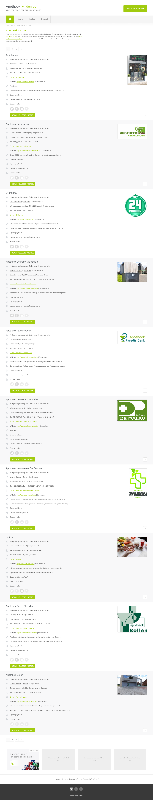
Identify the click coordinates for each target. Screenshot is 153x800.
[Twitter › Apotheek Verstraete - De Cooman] (12, 522)
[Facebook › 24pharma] (17, 246)
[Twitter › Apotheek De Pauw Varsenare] (12, 315)
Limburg (13, 339)
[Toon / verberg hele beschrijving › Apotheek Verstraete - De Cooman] (47, 499)
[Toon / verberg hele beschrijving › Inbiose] (47, 568)
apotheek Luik (11, 36)
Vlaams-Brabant (15, 133)
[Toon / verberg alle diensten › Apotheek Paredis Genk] (47, 366)
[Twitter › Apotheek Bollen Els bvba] (12, 660)
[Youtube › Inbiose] (27, 591)
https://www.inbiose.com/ (25, 564)
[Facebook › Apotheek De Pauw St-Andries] (17, 453)
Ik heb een (135, 9)
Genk (19, 339)
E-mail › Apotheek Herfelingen (20, 146)
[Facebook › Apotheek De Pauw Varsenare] (17, 315)
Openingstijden (16, 95)
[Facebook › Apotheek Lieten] (17, 724)
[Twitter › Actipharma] (12, 109)
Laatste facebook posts (33, 99)
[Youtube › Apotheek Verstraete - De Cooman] (27, 522)
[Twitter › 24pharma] (12, 246)
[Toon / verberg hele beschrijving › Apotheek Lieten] (47, 706)
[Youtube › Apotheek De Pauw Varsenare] (27, 315)
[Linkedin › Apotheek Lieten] (22, 724)
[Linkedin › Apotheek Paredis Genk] (22, 384)
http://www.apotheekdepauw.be (27, 288)
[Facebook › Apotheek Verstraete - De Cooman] (17, 522)
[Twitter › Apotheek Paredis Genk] (12, 384)
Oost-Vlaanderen (16, 202)
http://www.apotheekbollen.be (27, 633)
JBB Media (74, 795)
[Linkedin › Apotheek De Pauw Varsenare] (22, 315)
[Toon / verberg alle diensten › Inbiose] (47, 572)
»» (21, 49)
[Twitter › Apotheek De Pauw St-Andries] (12, 453)
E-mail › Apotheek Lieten (18, 697)
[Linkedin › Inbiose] (22, 591)
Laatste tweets (16, 99)
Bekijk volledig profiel (23, 115)
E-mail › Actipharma (17, 77)
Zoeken (32, 19)
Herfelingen (27, 133)
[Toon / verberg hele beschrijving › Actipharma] (47, 86)
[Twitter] (71, 789)
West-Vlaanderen (16, 270)
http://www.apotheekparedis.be (27, 357)
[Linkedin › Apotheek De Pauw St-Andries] (22, 453)
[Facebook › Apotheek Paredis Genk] (17, 384)
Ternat (25, 477)
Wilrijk (21, 64)
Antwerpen (13, 64)
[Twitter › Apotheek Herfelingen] (12, 178)
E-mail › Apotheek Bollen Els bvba (22, 628)
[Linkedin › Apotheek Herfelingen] (22, 178)
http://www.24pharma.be (25, 219)
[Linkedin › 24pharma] (22, 246)
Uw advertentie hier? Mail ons (58, 759)
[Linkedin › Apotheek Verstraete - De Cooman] (22, 522)
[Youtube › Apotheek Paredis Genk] (27, 384)
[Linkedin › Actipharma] (22, 109)
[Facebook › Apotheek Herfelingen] (17, 178)
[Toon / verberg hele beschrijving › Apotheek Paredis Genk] (47, 361)
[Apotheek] (10, 19)
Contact (44, 19)
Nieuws (20, 19)
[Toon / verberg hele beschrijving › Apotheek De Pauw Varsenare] (47, 293)
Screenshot (40, 82)
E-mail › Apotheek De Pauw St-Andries (23, 421)
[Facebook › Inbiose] (17, 591)
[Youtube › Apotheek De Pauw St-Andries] (27, 453)
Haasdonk (26, 202)
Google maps (30, 64)
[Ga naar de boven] (145, 115)
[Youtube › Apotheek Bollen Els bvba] (27, 660)
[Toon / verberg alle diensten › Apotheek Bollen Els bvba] (47, 641)
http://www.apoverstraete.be (26, 495)
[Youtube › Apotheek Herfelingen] (27, 178)
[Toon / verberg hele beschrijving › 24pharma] (47, 224)
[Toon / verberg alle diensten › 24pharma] (47, 228)
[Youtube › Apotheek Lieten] (27, 724)
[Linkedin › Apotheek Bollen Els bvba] (22, 660)
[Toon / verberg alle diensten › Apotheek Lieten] (47, 710)
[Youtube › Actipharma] (27, 109)
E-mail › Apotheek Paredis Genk (21, 353)
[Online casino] (24, 760)
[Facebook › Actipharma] (17, 109)
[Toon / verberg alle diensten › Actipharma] (47, 90)
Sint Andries (28, 408)
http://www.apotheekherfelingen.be (28, 151)
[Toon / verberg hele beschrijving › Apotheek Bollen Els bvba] (47, 637)
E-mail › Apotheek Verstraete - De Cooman (24, 490)
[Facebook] (76, 789)
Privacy (81, 795)
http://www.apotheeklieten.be (26, 701)
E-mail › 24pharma (16, 215)
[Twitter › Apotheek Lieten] (12, 724)
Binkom (25, 684)
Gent (25, 546)
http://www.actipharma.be (25, 82)
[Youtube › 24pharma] (27, 246)
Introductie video (17, 581)
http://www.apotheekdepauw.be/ (27, 426)
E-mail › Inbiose (15, 559)
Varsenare (27, 270)
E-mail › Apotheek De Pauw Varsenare (23, 284)
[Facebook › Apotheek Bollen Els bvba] (17, 660)
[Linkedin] (81, 789)
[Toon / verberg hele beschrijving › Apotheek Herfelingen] (47, 155)
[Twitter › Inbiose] (12, 591)
